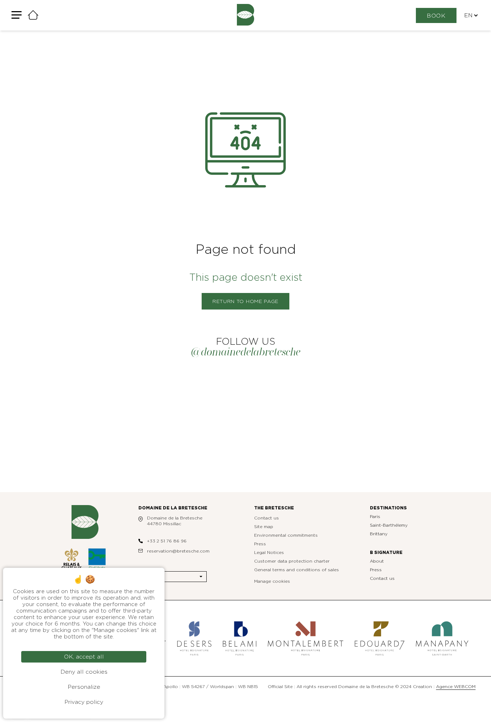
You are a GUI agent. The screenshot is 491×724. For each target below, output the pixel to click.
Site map (263, 526)
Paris (375, 516)
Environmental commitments (286, 535)
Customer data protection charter (292, 561)
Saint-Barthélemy (389, 525)
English (152, 576)
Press (260, 544)
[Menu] (17, 15)
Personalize (84, 687)
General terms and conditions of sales (296, 570)
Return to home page (245, 301)
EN (468, 15)
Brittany (378, 534)
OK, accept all (84, 657)
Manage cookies (272, 581)
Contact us (266, 518)
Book (436, 16)
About (377, 561)
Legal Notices (269, 552)
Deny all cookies (83, 672)
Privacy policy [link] (83, 702)
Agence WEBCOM (456, 686)
